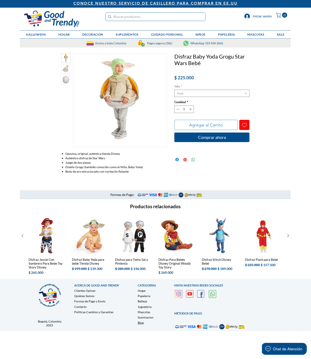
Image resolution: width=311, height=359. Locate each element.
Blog (141, 322)
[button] (282, 15)
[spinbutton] (184, 109)
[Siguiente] (288, 235)
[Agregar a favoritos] (244, 125)
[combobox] (211, 93)
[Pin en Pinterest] (185, 159)
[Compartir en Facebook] (177, 159)
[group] (155, 246)
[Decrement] (177, 109)
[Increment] (190, 109)
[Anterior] (22, 235)
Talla (178, 86)
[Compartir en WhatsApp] (193, 159)
